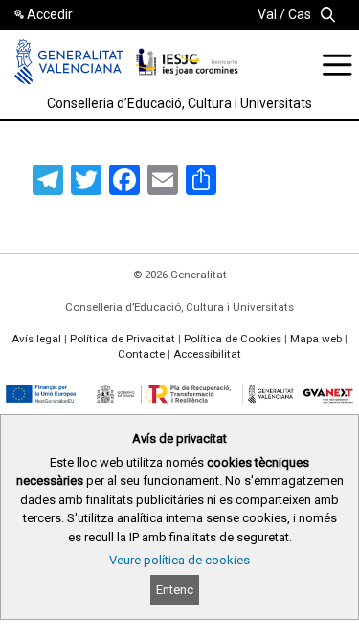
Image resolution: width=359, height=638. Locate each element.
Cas (299, 14)
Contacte (141, 354)
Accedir (50, 14)
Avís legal (36, 338)
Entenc (174, 590)
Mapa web (316, 338)
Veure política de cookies (179, 560)
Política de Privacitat (122, 338)
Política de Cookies (232, 338)
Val (267, 14)
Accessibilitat (207, 354)
